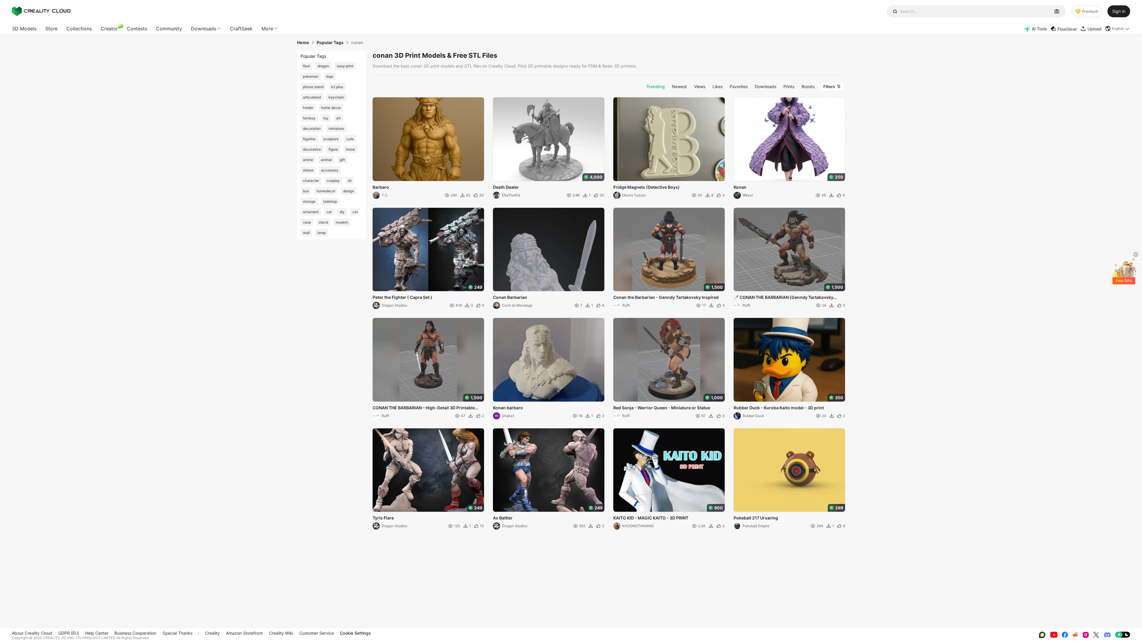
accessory (329, 170)
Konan (740, 187)
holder (308, 107)
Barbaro (381, 187)
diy (342, 212)
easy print (345, 66)
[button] (1117, 29)
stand (323, 222)
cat (355, 212)
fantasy (309, 118)
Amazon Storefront (244, 633)
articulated (312, 97)
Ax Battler (503, 517)
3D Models (24, 29)
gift (342, 159)
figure (333, 149)
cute (350, 139)
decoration (312, 128)
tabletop (330, 201)
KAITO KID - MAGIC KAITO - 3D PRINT (650, 517)
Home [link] (303, 42)
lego (329, 76)
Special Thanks (177, 633)
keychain (336, 97)
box (306, 191)
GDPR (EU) (68, 633)
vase (307, 222)
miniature (336, 128)
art (338, 118)
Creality (212, 633)
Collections (79, 29)
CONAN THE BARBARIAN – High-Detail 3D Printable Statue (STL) (424, 408)
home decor (331, 107)
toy (326, 118)
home (350, 149)
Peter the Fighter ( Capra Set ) (402, 297)
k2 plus (337, 87)
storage (309, 201)
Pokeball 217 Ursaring (756, 517)
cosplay (333, 180)
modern (342, 222)
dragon (323, 66)
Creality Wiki (281, 633)
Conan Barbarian (510, 297)
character (311, 180)
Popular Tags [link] (330, 42)
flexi (306, 66)
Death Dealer (506, 187)
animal (326, 159)
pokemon (310, 76)
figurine (309, 139)
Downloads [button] (203, 29)
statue (308, 170)
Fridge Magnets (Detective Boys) (646, 187)
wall (306, 232)
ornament (311, 212)
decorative (312, 149)
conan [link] (357, 42)
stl (349, 180)
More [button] (267, 29)
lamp (322, 232)
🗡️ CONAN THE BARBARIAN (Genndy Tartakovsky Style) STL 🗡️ (783, 298)
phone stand (313, 87)
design (348, 191)
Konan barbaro (508, 407)
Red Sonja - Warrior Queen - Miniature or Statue (661, 407)
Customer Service (316, 633)
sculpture (331, 139)
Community (169, 29)
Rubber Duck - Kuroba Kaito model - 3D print (779, 407)
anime (308, 159)
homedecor (326, 191)
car (329, 212)
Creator (109, 29)
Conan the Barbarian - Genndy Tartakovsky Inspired (666, 297)
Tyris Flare (383, 517)
